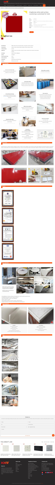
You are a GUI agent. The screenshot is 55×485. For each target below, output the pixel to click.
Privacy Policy (39, 483)
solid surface (5, 96)
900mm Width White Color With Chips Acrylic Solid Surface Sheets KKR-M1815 (16, 455)
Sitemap (42, 483)
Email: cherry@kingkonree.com (46, 470)
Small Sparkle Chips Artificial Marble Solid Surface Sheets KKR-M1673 (38, 455)
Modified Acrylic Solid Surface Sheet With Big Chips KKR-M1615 (49, 455)
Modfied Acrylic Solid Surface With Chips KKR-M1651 (6, 455)
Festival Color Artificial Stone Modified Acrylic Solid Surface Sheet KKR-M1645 (27, 455)
